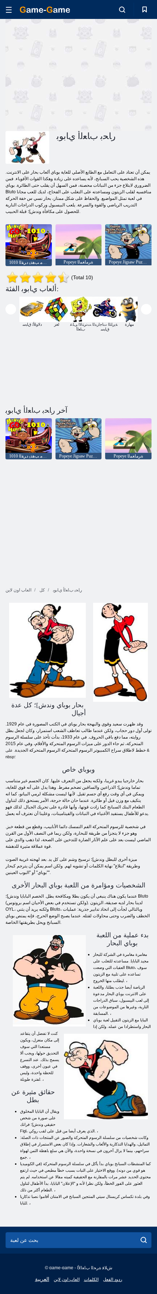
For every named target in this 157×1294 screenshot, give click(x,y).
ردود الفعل (112, 1279)
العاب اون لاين (67, 1279)
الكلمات (91, 1279)
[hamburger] (8, 9)
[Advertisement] (67, 74)
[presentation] (10, 309)
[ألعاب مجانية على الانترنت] (44, 10)
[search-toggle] (122, 9)
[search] (144, 1240)
